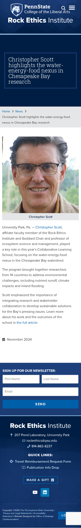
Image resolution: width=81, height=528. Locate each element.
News (19, 111)
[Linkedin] (45, 492)
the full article (27, 322)
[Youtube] (35, 492)
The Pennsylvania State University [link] (36, 510)
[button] (63, 8)
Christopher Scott (48, 227)
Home (6, 111)
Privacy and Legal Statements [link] (17, 513)
